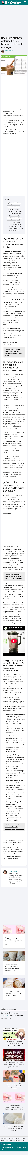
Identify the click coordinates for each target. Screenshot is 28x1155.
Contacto (18, 1147)
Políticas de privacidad (7, 1147)
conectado (5, 1015)
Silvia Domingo (9, 50)
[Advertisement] (14, 21)
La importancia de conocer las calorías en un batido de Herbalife (14, 211)
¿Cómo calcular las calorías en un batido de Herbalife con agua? (14, 218)
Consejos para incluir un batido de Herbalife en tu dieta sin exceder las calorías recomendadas (16, 226)
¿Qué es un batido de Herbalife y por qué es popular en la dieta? (14, 205)
